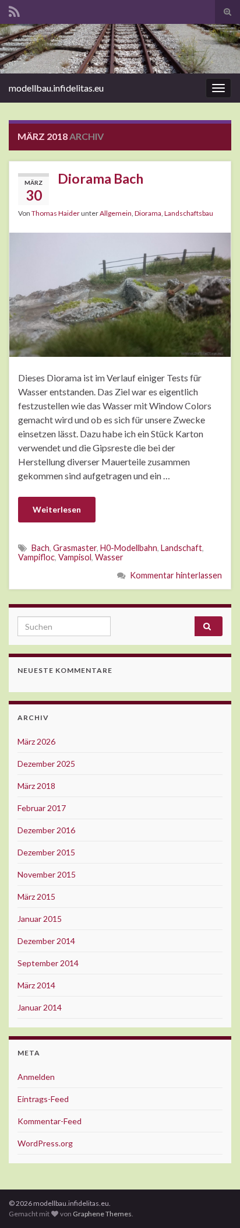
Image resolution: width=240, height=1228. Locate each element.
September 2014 (48, 963)
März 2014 (36, 985)
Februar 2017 (41, 808)
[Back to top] (213, 1201)
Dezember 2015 (46, 852)
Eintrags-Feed (43, 1099)
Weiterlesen (57, 509)
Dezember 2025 (46, 764)
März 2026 (36, 741)
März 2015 (36, 896)
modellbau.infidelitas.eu (56, 87)
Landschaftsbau (188, 213)
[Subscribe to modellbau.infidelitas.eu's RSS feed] (14, 9)
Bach (40, 548)
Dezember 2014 (46, 941)
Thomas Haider (55, 213)
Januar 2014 (39, 1007)
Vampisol (74, 557)
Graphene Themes (102, 1213)
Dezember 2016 (46, 830)
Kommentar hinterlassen (176, 575)
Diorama (148, 213)
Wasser (109, 557)
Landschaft (181, 548)
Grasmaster (75, 548)
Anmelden (36, 1077)
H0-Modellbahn (128, 548)
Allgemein (116, 213)
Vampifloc (36, 557)
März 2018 (36, 786)
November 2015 (46, 874)
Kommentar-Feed (49, 1121)
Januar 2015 (39, 919)
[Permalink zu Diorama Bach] (120, 293)
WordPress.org (45, 1143)
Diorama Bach (100, 178)
